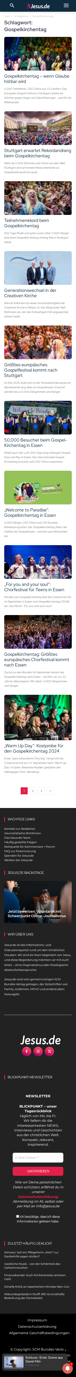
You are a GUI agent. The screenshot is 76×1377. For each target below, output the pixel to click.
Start (7, 16)
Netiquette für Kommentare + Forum (29, 846)
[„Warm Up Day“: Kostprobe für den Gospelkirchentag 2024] (38, 717)
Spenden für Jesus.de (19, 855)
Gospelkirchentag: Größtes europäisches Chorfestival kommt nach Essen (36, 659)
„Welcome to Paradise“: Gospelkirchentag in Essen (30, 512)
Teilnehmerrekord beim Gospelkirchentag (26, 223)
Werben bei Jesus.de (18, 860)
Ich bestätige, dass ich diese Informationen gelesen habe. (38, 1219)
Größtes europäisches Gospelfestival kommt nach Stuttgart (30, 370)
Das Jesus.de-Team (17, 837)
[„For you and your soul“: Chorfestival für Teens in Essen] (38, 562)
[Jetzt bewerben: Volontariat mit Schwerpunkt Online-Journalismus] (38, 902)
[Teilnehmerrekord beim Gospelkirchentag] (38, 198)
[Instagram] (38, 1051)
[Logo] (36, 1040)
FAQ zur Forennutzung (20, 851)
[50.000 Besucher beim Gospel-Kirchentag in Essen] (38, 417)
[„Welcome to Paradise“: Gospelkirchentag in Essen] (38, 487)
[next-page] (50, 790)
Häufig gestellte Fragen (20, 842)
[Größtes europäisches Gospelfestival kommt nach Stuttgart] (38, 342)
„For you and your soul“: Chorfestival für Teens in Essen (34, 586)
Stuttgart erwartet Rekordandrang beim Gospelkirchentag (37, 153)
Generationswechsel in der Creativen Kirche (30, 292)
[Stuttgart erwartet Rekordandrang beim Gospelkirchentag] (38, 128)
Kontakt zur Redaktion (19, 828)
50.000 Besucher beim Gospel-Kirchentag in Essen (35, 442)
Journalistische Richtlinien (22, 833)
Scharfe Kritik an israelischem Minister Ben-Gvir (36, 1286)
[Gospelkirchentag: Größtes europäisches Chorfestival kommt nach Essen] (38, 632)
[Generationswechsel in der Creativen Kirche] (38, 268)
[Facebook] (26, 1051)
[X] (49, 1051)
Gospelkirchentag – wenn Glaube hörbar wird (36, 78)
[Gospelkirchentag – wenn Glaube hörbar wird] (38, 54)
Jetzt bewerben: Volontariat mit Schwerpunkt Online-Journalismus (37, 913)
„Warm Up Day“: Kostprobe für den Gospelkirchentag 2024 (33, 748)
